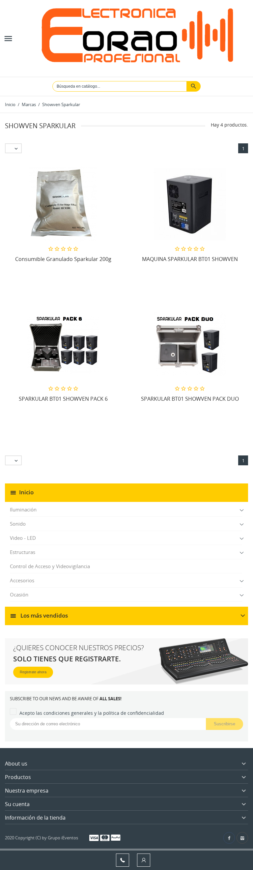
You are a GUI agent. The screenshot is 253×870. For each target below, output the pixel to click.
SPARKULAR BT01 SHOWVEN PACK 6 (63, 398)
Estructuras (22, 552)
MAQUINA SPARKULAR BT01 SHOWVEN (190, 259)
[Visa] (93, 837)
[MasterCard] (104, 837)
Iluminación (23, 509)
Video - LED (23, 538)
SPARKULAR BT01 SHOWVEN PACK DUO (190, 398)
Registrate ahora (33, 672)
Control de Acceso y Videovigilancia (50, 566)
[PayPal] (115, 837)
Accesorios (22, 580)
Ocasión (19, 594)
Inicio (26, 492)
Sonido (18, 523)
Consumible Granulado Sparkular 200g (63, 259)
